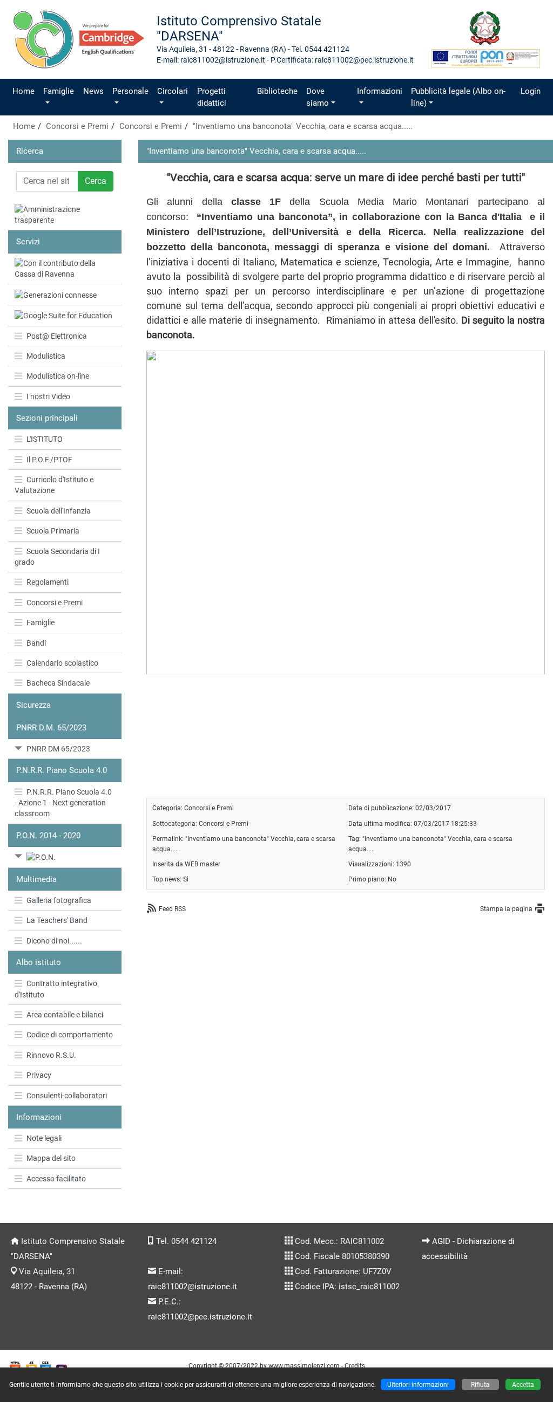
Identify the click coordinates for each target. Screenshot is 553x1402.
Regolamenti (47, 582)
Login (531, 91)
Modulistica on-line (57, 376)
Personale (130, 91)
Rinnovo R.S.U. (51, 1055)
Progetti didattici (211, 97)
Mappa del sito (51, 1158)
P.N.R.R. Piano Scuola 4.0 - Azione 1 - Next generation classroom (63, 803)
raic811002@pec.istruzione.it (200, 1317)
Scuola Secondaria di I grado (57, 556)
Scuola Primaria (52, 530)
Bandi (36, 643)
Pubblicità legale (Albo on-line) (458, 97)
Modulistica (45, 356)
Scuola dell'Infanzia (58, 511)
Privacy (38, 1075)
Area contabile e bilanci (64, 1014)
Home (23, 91)
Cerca (95, 181)
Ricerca (29, 151)
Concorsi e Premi (77, 126)
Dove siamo (317, 97)
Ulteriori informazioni (418, 1384)
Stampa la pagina (506, 909)
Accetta (523, 1384)
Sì (185, 879)
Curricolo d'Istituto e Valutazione (54, 485)
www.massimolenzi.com (304, 1366)
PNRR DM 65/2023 (58, 748)
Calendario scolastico (62, 663)
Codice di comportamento (69, 1034)
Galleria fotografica (58, 900)
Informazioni (379, 91)
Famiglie (58, 91)
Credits (355, 1366)
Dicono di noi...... (54, 940)
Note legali (44, 1138)
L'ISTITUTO (44, 439)
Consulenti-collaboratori (66, 1095)
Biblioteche (277, 91)
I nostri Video (48, 396)
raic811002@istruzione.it (192, 1286)
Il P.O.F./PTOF (49, 459)
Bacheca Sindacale (58, 683)
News (93, 91)
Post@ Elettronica (56, 336)
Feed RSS (172, 909)
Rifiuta (480, 1384)
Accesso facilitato (56, 1178)
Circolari (172, 91)
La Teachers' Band (56, 920)
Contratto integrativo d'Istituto (56, 989)
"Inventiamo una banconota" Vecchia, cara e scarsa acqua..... (303, 126)
